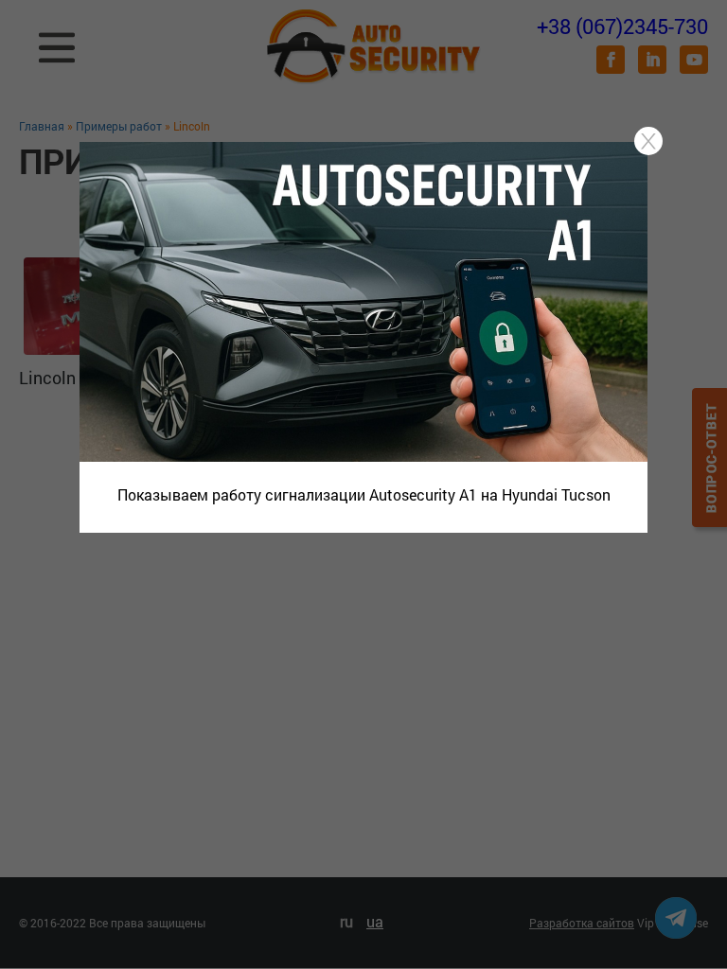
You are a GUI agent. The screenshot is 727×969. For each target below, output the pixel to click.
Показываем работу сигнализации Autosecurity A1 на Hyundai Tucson (364, 494)
